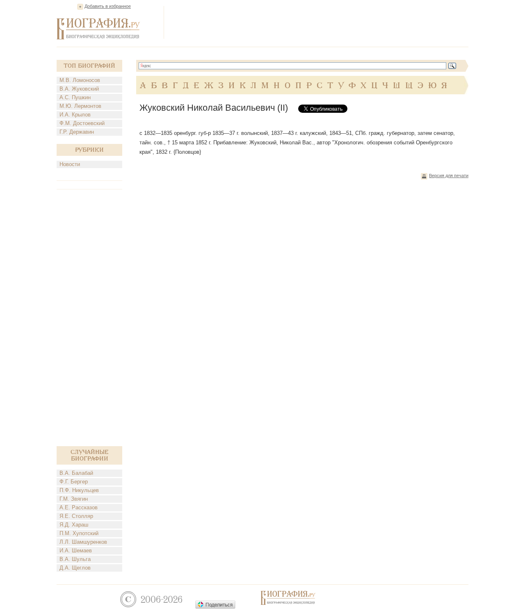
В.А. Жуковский (79, 89)
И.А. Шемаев (75, 550)
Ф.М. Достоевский (82, 123)
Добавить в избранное (107, 6)
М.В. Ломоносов (79, 80)
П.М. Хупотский (78, 533)
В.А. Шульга (75, 559)
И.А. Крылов (75, 115)
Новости (69, 164)
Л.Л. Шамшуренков (83, 542)
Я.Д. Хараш (73, 525)
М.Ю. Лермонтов (80, 106)
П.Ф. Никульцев (79, 490)
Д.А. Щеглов (75, 568)
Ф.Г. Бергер (73, 482)
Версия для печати (448, 175)
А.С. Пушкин (75, 97)
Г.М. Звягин (73, 499)
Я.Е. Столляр (76, 516)
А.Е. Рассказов (78, 507)
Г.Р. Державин (76, 132)
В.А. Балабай (76, 473)
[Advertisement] (319, 22)
